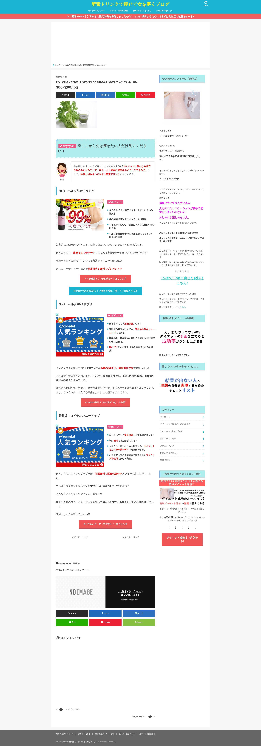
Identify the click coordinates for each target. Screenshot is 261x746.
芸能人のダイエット (169, 453)
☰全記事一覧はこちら (164, 11)
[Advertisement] (130, 44)
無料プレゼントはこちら (142, 11)
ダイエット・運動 (168, 439)
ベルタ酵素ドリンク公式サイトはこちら (104, 278)
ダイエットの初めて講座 (119, 11)
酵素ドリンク (166, 460)
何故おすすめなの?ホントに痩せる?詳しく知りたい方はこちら (104, 291)
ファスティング (167, 446)
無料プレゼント (84, 734)
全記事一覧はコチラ (127, 734)
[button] (76, 114)
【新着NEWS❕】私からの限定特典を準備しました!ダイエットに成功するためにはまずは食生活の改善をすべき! (131, 16)
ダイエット (165, 417)
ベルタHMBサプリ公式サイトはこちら (104, 402)
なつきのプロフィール (96, 11)
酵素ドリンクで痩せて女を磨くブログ (131, 4)
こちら (183, 307)
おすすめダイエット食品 (104, 734)
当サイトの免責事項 (147, 734)
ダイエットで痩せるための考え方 (175, 424)
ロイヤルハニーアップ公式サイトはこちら (104, 524)
